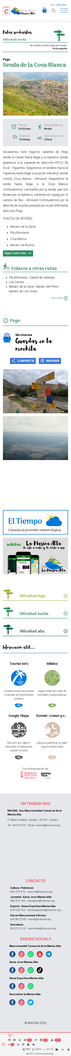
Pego (15, 321)
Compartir (23, 360)
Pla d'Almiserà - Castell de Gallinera (31, 277)
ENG (64, 4)
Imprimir (49, 360)
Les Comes (16, 282)
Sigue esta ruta (18, 253)
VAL (53, 4)
